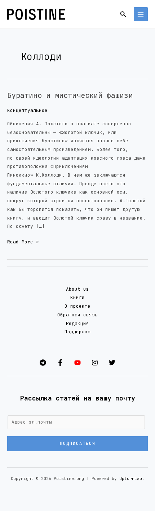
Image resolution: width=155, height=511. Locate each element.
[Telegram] (43, 362)
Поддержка (77, 332)
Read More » (23, 241)
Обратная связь (77, 315)
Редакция (77, 323)
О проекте (77, 306)
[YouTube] (77, 362)
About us (77, 289)
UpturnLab (130, 478)
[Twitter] (112, 362)
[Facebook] (60, 362)
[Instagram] (95, 362)
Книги (77, 297)
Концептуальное (27, 110)
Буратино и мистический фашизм (70, 95)
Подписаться (78, 443)
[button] (123, 14)
